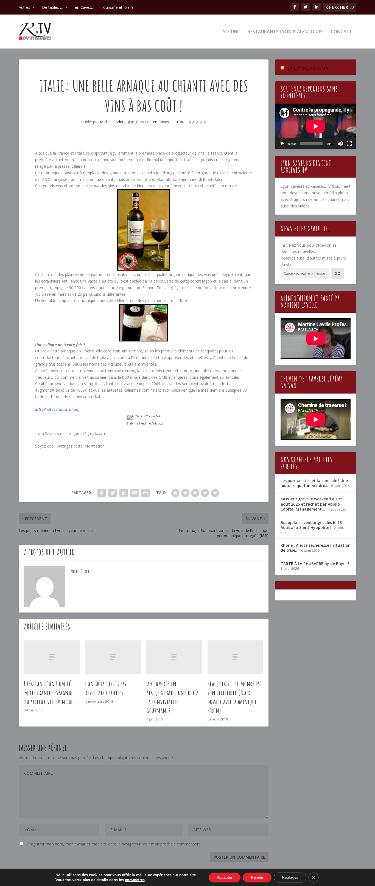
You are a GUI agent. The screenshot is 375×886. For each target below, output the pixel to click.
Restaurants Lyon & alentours (285, 32)
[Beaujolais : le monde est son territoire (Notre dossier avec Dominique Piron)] (235, 657)
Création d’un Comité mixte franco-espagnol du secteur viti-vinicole (49, 692)
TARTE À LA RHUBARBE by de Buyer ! (315, 563)
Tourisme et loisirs (117, 7)
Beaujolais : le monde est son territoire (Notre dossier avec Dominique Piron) (235, 697)
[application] (315, 126)
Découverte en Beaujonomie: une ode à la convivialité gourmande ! (172, 697)
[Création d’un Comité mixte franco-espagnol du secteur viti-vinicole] (52, 657)
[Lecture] (282, 143)
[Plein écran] (349, 143)
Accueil (230, 32)
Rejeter (257, 877)
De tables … (52, 7)
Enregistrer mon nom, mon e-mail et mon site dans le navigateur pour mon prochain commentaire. (113, 844)
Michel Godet (112, 121)
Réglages (290, 877)
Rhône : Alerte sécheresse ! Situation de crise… (316, 548)
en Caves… (84, 7)
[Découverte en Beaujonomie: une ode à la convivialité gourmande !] (174, 657)
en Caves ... (163, 121)
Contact (341, 32)
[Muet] (340, 143)
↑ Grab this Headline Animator (143, 423)
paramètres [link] (135, 879)
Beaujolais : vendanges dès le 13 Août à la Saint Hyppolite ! (311, 525)
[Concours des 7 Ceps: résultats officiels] (113, 657)
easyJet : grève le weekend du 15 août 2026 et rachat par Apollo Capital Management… (311, 503)
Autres (24, 7)
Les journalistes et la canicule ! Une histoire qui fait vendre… (314, 483)
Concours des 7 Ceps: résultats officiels (106, 688)
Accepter (224, 877)
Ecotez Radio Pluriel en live (307, 68)
